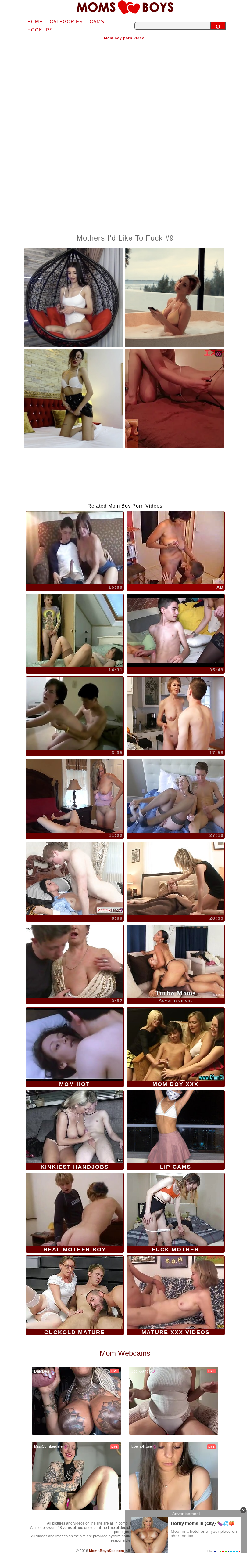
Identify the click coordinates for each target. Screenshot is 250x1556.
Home (35, 21)
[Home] (125, 7)
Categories (66, 21)
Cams (97, 21)
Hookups (40, 29)
